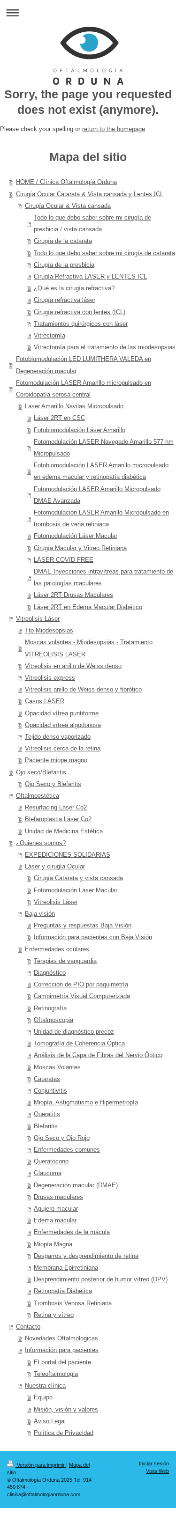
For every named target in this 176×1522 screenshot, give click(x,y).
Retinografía (50, 1008)
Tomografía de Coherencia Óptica (79, 1043)
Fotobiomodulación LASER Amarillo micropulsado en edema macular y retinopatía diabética (101, 471)
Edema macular (55, 1220)
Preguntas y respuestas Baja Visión (82, 925)
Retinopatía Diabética (63, 1291)
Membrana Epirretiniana (66, 1268)
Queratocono (51, 1161)
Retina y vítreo (54, 1315)
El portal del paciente (62, 1362)
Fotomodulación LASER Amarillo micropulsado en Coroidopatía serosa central (83, 389)
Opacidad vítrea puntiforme (62, 713)
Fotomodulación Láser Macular (75, 536)
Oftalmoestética (37, 796)
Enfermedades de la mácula (72, 1232)
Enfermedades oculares (57, 949)
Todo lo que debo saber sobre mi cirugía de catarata (104, 253)
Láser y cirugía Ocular (55, 866)
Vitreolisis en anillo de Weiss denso (73, 666)
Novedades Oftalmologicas (61, 1338)
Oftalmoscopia (53, 1020)
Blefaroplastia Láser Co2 (58, 819)
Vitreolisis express (50, 678)
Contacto (28, 1326)
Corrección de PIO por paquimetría (81, 984)
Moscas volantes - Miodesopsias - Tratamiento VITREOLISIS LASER (89, 648)
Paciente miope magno (56, 760)
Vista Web (157, 1471)
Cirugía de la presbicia (64, 265)
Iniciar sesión (154, 1463)
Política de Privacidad (63, 1433)
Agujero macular (56, 1209)
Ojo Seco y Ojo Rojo (62, 1138)
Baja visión (40, 914)
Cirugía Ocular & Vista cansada (68, 206)
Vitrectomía (49, 335)
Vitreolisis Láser (38, 619)
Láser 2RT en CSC (59, 418)
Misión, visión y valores (66, 1409)
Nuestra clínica (45, 1385)
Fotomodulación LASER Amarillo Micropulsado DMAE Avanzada (97, 495)
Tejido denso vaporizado (58, 737)
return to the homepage (113, 129)
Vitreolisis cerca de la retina (62, 748)
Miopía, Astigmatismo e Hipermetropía (86, 1102)
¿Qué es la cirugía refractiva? (74, 288)
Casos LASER (44, 701)
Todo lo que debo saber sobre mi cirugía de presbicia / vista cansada (92, 223)
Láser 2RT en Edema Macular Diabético (88, 607)
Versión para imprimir (40, 1465)
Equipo (43, 1397)
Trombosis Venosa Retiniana (73, 1303)
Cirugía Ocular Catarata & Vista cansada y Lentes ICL (89, 194)
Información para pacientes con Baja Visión (93, 937)
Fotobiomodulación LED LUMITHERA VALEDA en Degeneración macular (83, 365)
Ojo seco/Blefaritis (41, 772)
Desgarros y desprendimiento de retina (86, 1256)
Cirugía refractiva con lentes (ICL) (79, 312)
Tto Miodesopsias (49, 630)
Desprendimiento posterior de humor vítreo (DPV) (101, 1279)
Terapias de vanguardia (65, 961)
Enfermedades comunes (67, 1150)
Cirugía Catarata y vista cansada (78, 878)
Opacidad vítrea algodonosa (63, 725)
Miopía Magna (53, 1244)
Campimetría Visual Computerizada (82, 996)
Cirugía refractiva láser (64, 300)
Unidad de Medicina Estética (64, 831)
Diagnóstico (50, 973)
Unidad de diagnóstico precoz (74, 1032)
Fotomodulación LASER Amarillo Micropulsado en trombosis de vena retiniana (101, 518)
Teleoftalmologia (56, 1374)
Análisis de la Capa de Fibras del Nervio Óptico (98, 1055)
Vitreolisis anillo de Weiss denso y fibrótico (83, 689)
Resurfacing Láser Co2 (56, 807)
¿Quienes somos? (41, 843)
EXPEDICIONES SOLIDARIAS (67, 855)
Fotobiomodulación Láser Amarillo (79, 430)
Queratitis (47, 1114)
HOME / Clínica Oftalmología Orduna (66, 182)
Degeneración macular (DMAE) (76, 1185)
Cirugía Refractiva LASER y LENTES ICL (90, 276)
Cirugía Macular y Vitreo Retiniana (80, 548)
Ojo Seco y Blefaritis (53, 784)
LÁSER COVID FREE (63, 560)
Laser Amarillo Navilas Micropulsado (74, 406)
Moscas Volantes (57, 1067)
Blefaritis (46, 1126)
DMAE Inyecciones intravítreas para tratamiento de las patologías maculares (103, 577)
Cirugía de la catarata (63, 241)
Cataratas (47, 1079)
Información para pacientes (62, 1350)
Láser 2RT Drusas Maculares (73, 595)
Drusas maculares (58, 1197)
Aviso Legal (50, 1421)
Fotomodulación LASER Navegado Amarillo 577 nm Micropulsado (104, 448)
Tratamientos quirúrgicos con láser (81, 324)
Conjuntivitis (50, 1091)
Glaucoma (47, 1173)
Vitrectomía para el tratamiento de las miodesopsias (105, 347)
